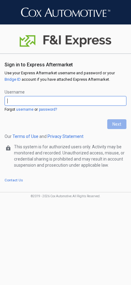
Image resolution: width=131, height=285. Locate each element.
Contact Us (14, 180)
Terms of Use (25, 136)
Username (15, 92)
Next (116, 124)
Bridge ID (13, 79)
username (25, 109)
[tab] (65, 52)
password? (48, 109)
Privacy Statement (65, 136)
